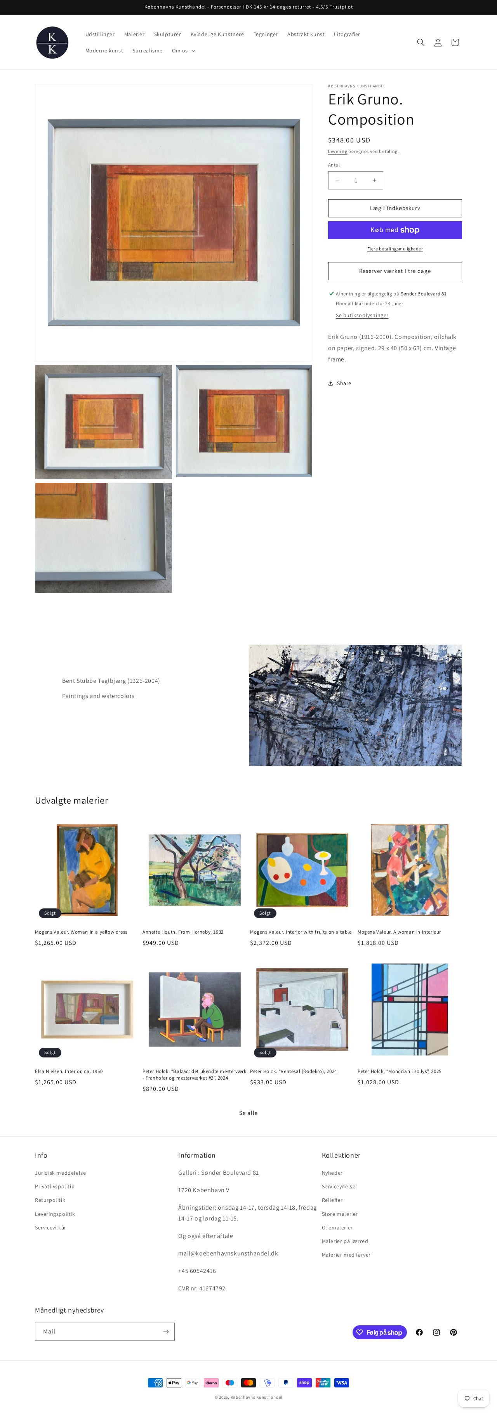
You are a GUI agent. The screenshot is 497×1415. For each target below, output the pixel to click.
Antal (334, 164)
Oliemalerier (337, 1227)
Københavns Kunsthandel (256, 1397)
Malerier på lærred (345, 1241)
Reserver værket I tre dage (395, 270)
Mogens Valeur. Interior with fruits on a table (301, 932)
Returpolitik (50, 1199)
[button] (182, 50)
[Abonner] (165, 1332)
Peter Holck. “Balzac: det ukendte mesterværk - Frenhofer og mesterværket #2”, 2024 (194, 1074)
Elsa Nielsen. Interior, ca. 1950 (69, 1071)
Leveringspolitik (55, 1213)
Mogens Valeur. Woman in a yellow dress (81, 932)
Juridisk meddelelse (60, 1172)
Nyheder (332, 1172)
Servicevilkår (50, 1227)
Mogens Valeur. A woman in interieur (399, 932)
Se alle (248, 1112)
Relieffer (332, 1199)
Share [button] (344, 383)
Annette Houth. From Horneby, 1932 (183, 932)
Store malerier (340, 1213)
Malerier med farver (346, 1254)
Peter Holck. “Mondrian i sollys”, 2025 (399, 1071)
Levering (338, 151)
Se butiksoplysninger (362, 315)
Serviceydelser (340, 1186)
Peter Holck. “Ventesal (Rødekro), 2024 (293, 1071)
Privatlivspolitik (54, 1186)
